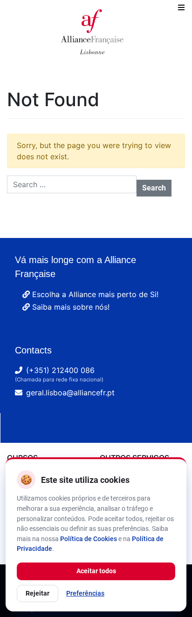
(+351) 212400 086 (60, 370)
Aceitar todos (96, 571)
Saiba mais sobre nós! (70, 307)
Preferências (85, 593)
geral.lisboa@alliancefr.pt (70, 392)
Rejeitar (37, 593)
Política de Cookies (88, 538)
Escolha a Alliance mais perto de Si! (94, 294)
